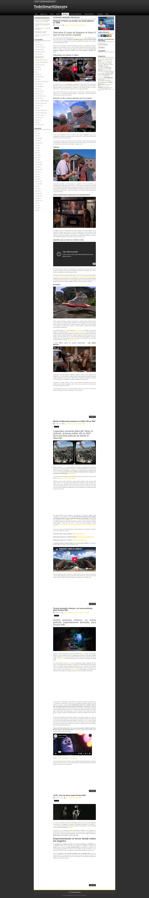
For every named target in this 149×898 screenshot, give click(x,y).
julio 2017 (37, 131)
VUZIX (36, 122)
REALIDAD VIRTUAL (90, 14)
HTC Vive (100, 71)
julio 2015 (37, 174)
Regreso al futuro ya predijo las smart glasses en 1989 (73, 22)
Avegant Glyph (109, 60)
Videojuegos (106, 87)
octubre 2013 (38, 198)
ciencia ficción (104, 62)
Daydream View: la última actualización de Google (41, 32)
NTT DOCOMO (38, 86)
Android (103, 59)
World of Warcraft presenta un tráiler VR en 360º (74, 421)
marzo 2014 (37, 188)
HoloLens (105, 70)
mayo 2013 (37, 207)
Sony (99, 86)
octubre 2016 (38, 140)
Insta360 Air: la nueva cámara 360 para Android (42, 29)
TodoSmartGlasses (50, 7)
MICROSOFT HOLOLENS (41, 81)
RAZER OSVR (38, 98)
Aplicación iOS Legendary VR (79, 540)
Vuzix (99, 89)
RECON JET (38, 105)
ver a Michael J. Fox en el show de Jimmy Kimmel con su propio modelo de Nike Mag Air (74, 276)
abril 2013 (37, 210)
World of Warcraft (71, 473)
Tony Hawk (78, 330)
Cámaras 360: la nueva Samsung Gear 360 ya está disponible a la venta (42, 24)
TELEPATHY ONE (39, 115)
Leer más (92, 416)
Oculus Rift (70, 827)
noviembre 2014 (38, 183)
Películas (100, 74)
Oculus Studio (60, 658)
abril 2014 (37, 186)
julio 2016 (37, 145)
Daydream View (103, 63)
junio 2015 (37, 176)
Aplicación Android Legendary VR (85, 536)
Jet (104, 71)
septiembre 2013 (39, 200)
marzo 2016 (37, 155)
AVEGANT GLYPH (39, 47)
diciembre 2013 (38, 193)
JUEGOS (52, 14)
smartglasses (102, 82)
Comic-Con (64, 467)
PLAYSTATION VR (39, 96)
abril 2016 (37, 152)
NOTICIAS (58, 14)
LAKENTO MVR (38, 76)
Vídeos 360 (104, 89)
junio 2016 (37, 147)
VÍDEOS (107, 14)
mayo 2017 (37, 133)
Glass (111, 64)
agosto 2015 (38, 171)
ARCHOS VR (38, 44)
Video (100, 87)
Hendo (65, 330)
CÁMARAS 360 (44, 14)
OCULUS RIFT (76, 612)
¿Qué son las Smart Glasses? (47, 1)
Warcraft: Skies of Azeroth (78, 533)
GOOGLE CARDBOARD (40, 62)
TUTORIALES (100, 14)
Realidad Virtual (105, 78)
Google (100, 66)
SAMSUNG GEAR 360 (40, 110)
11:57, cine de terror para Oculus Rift (69, 795)
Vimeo (76, 758)
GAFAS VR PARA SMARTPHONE (39, 57)
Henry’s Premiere (61, 758)
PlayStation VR (107, 74)
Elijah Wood (74, 669)
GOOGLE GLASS (39, 64)
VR (111, 87)
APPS (36, 14)
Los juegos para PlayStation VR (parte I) (42, 35)
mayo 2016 (37, 150)
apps (99, 60)
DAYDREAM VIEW (39, 51)
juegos (107, 71)
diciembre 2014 (38, 181)
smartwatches (108, 84)
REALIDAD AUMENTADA (76, 14)
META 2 (37, 79)
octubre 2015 (38, 167)
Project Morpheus (101, 75)
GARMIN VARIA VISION (40, 60)
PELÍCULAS (65, 14)
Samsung (107, 80)
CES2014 (99, 62)
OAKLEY (37, 88)
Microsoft (111, 71)
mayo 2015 (37, 179)
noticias (99, 73)
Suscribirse (101, 47)
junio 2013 (37, 205)
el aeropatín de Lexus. (73, 339)
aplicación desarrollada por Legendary (67, 478)
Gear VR (106, 64)
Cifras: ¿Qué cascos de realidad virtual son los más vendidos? (42, 21)
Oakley (103, 73)
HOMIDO (37, 67)
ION (36, 72)
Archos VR (75, 519)
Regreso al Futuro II (79, 38)
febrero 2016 (38, 157)
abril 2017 (37, 135)
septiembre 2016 (39, 143)
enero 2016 (37, 159)
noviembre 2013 (38, 195)
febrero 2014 (38, 191)
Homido (110, 70)
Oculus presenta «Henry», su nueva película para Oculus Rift (72, 609)
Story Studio (70, 758)
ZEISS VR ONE (38, 124)
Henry (68, 663)
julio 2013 (37, 203)
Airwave (99, 59)
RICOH (36, 108)
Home (36, 1)
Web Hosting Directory (82, 895)
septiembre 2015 (39, 169)
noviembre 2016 (38, 138)
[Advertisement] (94, 8)
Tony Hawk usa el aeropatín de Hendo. (77, 332)
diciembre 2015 (38, 162)
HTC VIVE (37, 69)
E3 (107, 63)
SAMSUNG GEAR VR (40, 112)
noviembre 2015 (38, 164)
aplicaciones (109, 59)
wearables (109, 89)
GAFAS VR (66, 25)
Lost (84, 653)
